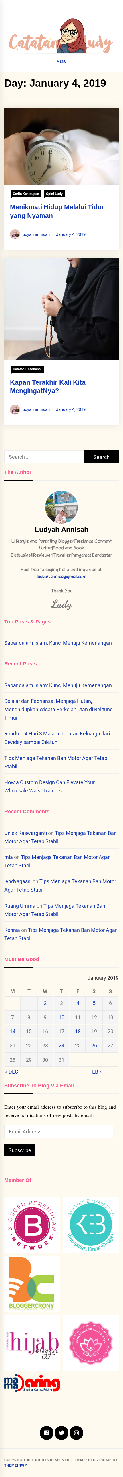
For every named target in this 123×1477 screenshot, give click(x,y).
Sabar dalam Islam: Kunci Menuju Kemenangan (58, 643)
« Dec (11, 1072)
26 (94, 1045)
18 (78, 1031)
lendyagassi (17, 881)
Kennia (12, 930)
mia (8, 857)
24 (61, 1045)
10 (61, 1017)
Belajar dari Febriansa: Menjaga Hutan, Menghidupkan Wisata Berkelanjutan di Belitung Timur (58, 709)
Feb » (95, 1072)
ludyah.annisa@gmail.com (61, 577)
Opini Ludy (54, 194)
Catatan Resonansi (27, 369)
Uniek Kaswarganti (25, 833)
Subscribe (20, 1150)
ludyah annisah (35, 234)
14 (12, 1031)
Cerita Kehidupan (26, 194)
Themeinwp (15, 1465)
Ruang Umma (19, 906)
